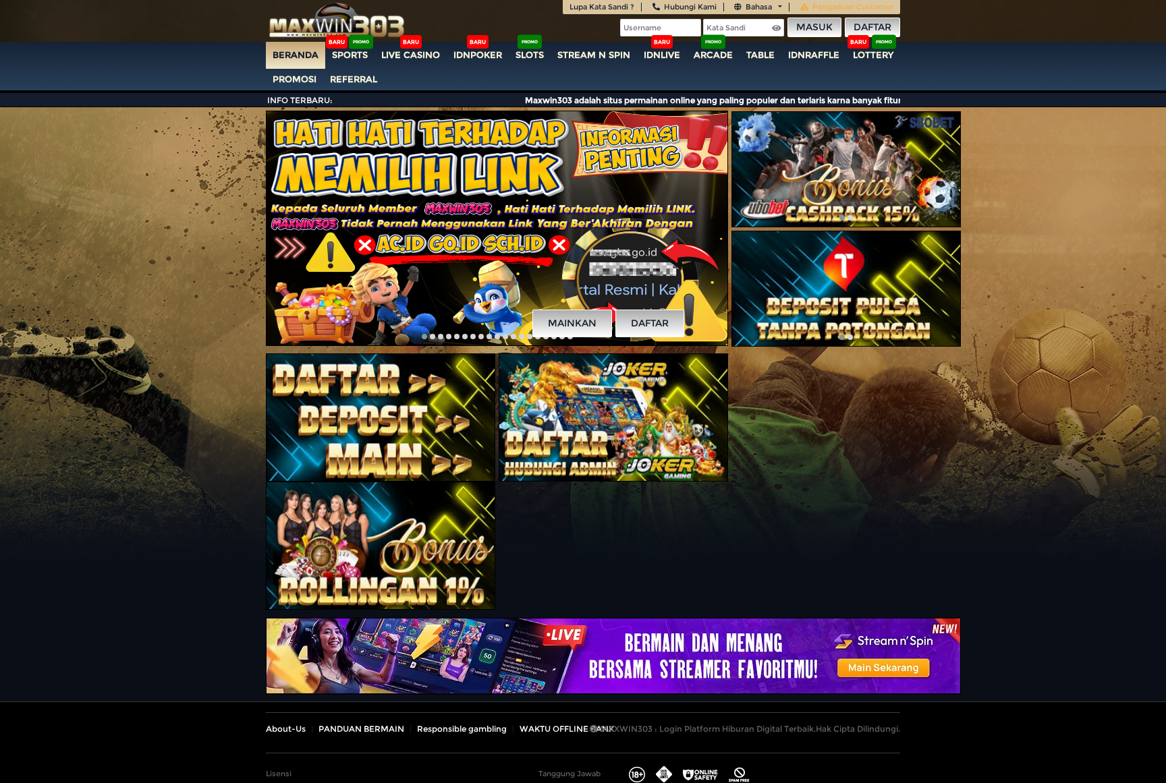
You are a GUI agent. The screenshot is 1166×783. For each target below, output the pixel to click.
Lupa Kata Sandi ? (602, 6)
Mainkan (572, 323)
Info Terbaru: (300, 100)
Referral (353, 79)
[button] (424, 336)
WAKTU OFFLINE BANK (567, 729)
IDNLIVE (662, 54)
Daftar (872, 27)
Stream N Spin (593, 54)
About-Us (286, 729)
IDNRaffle (813, 54)
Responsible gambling (462, 729)
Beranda (295, 54)
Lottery (873, 54)
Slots (530, 54)
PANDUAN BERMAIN (361, 729)
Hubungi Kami (690, 6)
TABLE (760, 54)
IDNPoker (477, 54)
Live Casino (410, 54)
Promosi (294, 79)
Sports (350, 54)
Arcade (713, 54)
